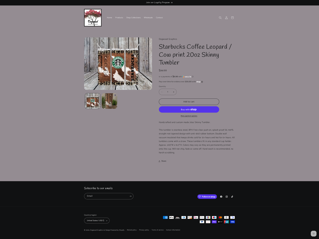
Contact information (173, 230)
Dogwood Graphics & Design (100, 230)
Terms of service (157, 230)
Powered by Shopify (117, 230)
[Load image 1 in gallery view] (92, 101)
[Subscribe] (130, 196)
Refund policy (132, 230)
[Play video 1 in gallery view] (109, 101)
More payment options (189, 116)
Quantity (162, 86)
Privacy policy (144, 230)
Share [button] (163, 161)
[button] (220, 18)
